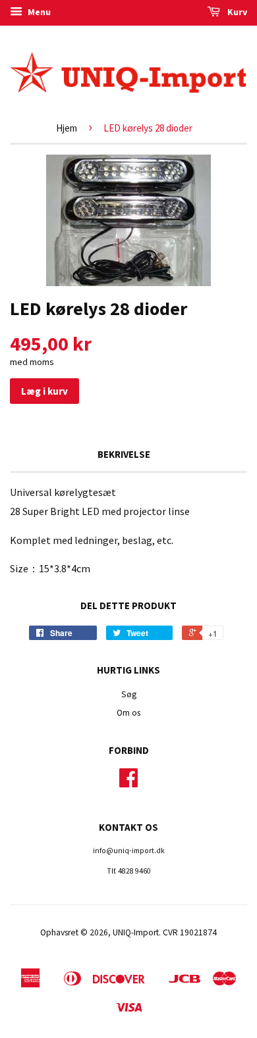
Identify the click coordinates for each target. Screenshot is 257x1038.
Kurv (236, 12)
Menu (38, 12)
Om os (128, 712)
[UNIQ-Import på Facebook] (128, 782)
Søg (128, 694)
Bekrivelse (124, 454)
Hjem (66, 128)
